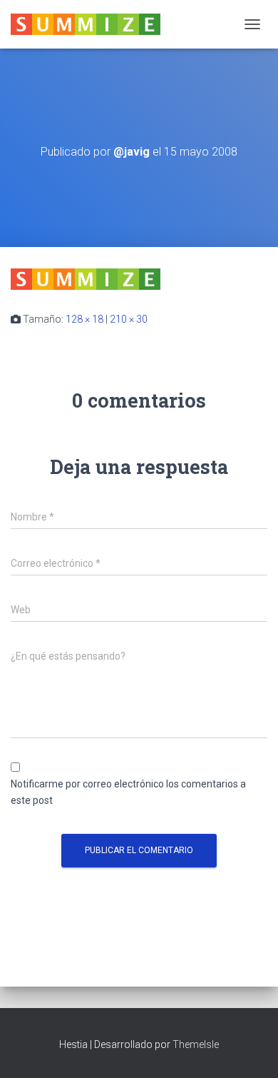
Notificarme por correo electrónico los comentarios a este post (128, 792)
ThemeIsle (196, 1044)
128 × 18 (84, 319)
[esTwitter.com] (91, 24)
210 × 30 (129, 319)
